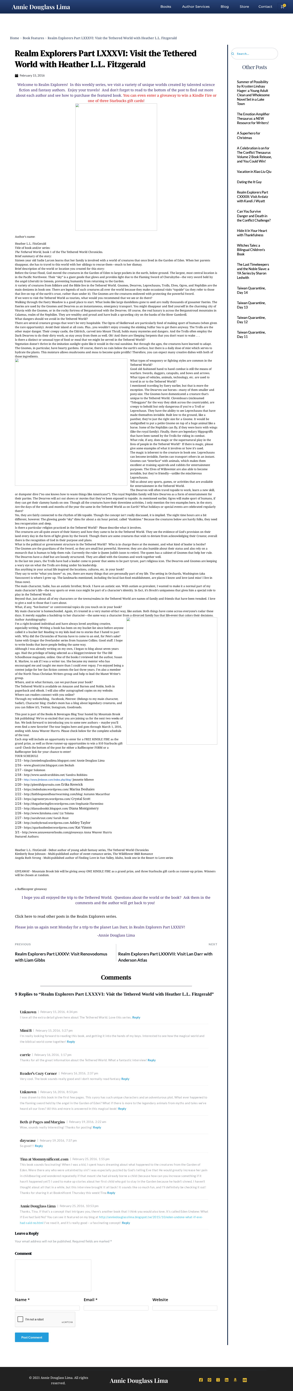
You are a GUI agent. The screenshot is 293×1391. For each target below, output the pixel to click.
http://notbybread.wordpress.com (46, 823)
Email (90, 1299)
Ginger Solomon (34, 770)
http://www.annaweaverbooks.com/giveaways (52, 832)
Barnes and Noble (92, 686)
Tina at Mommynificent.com (44, 1159)
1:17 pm (52, 1054)
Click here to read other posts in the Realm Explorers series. (66, 916)
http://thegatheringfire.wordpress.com (49, 803)
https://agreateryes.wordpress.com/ (47, 799)
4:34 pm (58, 1012)
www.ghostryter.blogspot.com (44, 765)
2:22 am (87, 1122)
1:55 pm (91, 1159)
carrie (25, 1054)
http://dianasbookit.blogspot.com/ (46, 808)
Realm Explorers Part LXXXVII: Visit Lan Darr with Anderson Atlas (165, 957)
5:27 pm (54, 1030)
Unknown (28, 1012)
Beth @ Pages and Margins (42, 1122)
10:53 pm (79, 1206)
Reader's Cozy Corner (38, 1073)
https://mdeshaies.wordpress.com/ (46, 789)
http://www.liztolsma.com (41, 813)
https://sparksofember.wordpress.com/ (49, 827)
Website (160, 1299)
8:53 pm (58, 1092)
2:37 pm (79, 1073)
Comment (23, 1253)
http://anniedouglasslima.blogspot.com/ (50, 760)
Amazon (67, 686)
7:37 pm (58, 1140)
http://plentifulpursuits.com (42, 784)
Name (22, 1299)
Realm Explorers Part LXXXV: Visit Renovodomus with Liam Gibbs (61, 957)
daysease (28, 1140)
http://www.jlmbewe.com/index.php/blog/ (48, 779)
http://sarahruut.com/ (38, 818)
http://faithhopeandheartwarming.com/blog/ (53, 794)
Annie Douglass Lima (41, 7)
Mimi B (25, 1030)
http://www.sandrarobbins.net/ (44, 775)
